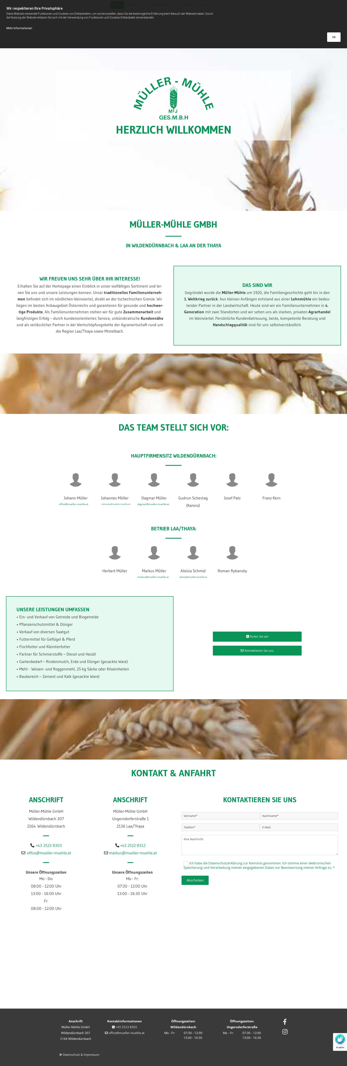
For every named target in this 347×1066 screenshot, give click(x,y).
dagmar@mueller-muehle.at (153, 504)
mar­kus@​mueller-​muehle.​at (133, 853)
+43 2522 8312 (132, 845)
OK (334, 37)
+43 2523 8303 (49, 845)
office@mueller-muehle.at (73, 504)
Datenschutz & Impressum (81, 1055)
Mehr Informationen (19, 28)
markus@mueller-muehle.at (153, 577)
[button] (257, 636)
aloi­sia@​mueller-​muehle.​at (193, 576)
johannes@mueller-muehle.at (116, 504)
